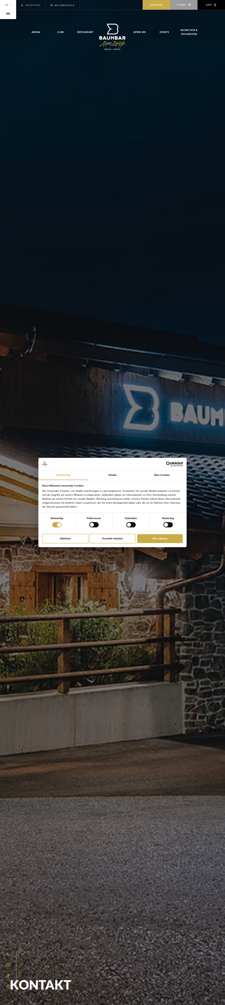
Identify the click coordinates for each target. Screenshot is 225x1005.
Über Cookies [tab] (162, 475)
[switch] (94, 525)
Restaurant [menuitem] (85, 32)
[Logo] (112, 37)
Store (182, 4)
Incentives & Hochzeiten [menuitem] (189, 32)
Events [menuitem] (164, 32)
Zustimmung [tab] (63, 475)
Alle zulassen (160, 538)
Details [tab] (113, 475)
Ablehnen (65, 538)
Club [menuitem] (60, 32)
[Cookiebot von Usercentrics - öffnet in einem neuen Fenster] (168, 464)
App (209, 4)
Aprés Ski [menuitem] (139, 32)
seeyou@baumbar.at (64, 5)
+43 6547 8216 (32, 5)
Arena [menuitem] (36, 32)
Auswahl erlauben (112, 538)
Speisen (156, 4)
